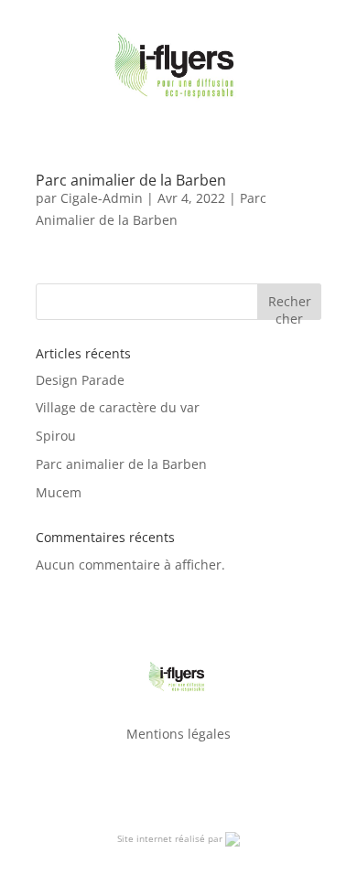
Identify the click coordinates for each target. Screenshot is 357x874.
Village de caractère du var (118, 407)
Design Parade (80, 380)
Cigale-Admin (101, 198)
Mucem (58, 492)
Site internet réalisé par (171, 838)
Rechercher (289, 306)
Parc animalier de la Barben (131, 180)
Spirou (56, 435)
